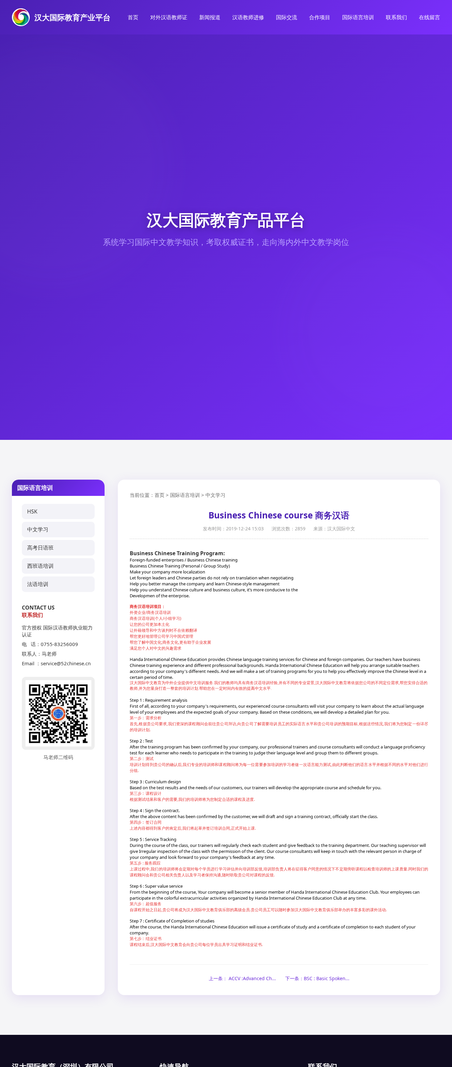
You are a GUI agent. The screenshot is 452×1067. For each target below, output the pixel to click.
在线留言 (429, 17)
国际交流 (286, 17)
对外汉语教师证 (168, 17)
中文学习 (37, 529)
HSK (32, 511)
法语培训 (37, 584)
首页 (133, 17)
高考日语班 (40, 547)
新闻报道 (209, 17)
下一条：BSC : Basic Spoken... (317, 978)
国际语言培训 (358, 17)
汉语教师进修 (248, 17)
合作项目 (319, 17)
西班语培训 (40, 565)
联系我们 (396, 17)
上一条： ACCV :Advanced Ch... (242, 978)
